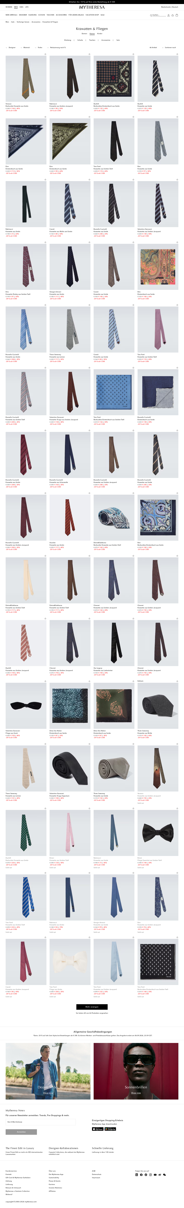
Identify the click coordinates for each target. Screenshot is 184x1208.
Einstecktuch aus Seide (14, 169)
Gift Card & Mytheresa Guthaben (18, 1178)
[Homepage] (92, 7)
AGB (94, 1171)
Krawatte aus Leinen (57, 357)
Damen (84, 33)
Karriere (52, 1184)
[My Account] (168, 15)
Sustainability (54, 1178)
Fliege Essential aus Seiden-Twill (150, 860)
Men (16, 7)
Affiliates (52, 1191)
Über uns (52, 1171)
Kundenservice (11, 1171)
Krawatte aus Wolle (145, 733)
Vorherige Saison (23, 22)
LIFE (26, 7)
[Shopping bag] (176, 15)
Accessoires (36, 22)
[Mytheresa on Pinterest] (145, 1175)
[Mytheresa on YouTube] (155, 1175)
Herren (92, 33)
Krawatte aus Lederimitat (103, 670)
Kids (21, 7)
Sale (13, 22)
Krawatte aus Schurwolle (59, 482)
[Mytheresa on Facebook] (141, 1175)
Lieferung (9, 1184)
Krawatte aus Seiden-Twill (103, 169)
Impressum (96, 1178)
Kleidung (67, 40)
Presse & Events (54, 1181)
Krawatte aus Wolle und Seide (61, 231)
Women (9, 7)
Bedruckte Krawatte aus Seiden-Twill (107, 545)
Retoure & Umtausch (13, 1188)
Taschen (92, 40)
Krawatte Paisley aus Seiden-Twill (18, 294)
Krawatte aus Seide (145, 106)
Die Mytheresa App (56, 1174)
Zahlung (9, 1181)
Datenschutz (96, 1174)
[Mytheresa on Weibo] (159, 1175)
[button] (151, 15)
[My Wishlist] (172, 15)
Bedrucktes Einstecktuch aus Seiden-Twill (109, 420)
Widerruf (9, 1194)
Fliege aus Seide (56, 989)
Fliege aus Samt (12, 733)
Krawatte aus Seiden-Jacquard (61, 106)
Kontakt (9, 1174)
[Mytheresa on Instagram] (150, 1175)
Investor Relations (55, 1188)
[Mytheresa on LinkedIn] (136, 1175)
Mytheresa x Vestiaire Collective (18, 1191)
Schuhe (80, 40)
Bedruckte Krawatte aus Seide (17, 106)
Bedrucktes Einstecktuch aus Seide (107, 106)
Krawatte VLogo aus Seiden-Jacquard (64, 420)
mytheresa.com (31, 1202)
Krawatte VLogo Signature (59, 796)
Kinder (99, 33)
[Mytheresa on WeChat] (164, 1175)
